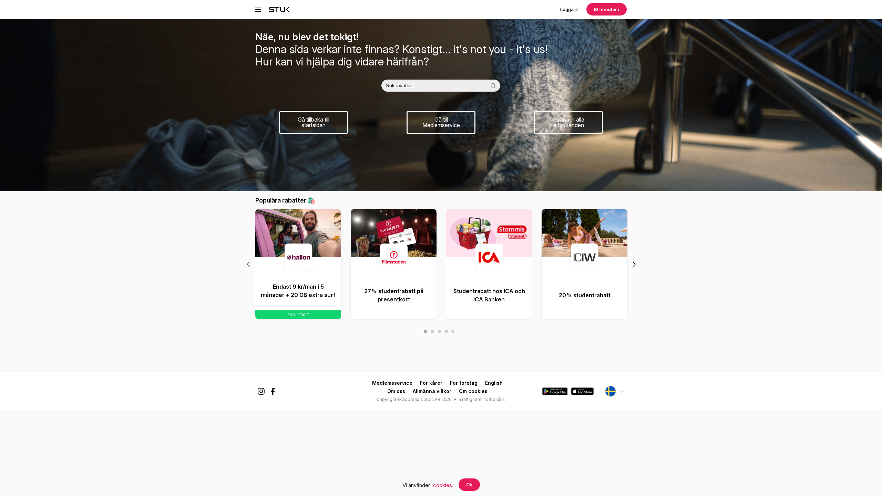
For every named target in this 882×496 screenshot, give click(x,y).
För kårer (431, 383)
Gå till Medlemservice (441, 122)
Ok (469, 484)
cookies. (443, 485)
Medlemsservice (392, 383)
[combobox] (441, 85)
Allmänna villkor (432, 391)
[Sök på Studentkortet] (493, 86)
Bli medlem (606, 9)
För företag (464, 383)
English (494, 383)
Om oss (396, 391)
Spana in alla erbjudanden (568, 122)
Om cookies (473, 391)
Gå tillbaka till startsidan (313, 122)
